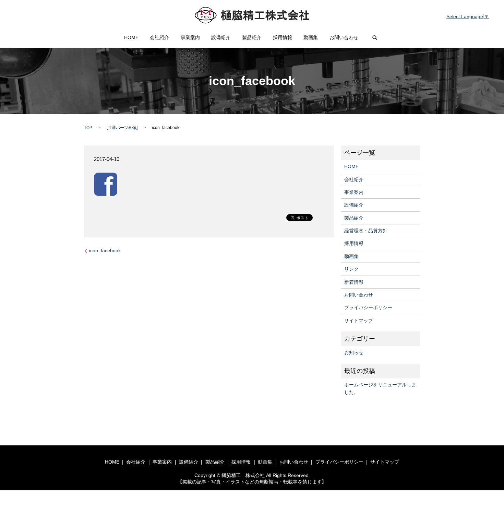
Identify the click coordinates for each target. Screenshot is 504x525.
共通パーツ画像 (122, 127)
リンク (351, 269)
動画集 (310, 37)
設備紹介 (220, 37)
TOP (88, 127)
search (375, 38)
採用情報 (282, 37)
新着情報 (353, 282)
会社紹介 (159, 37)
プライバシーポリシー (368, 307)
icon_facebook (105, 250)
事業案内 (190, 37)
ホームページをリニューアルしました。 (380, 388)
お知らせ (353, 352)
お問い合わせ (343, 37)
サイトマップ (358, 320)
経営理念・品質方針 (365, 230)
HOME (131, 37)
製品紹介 (251, 37)
